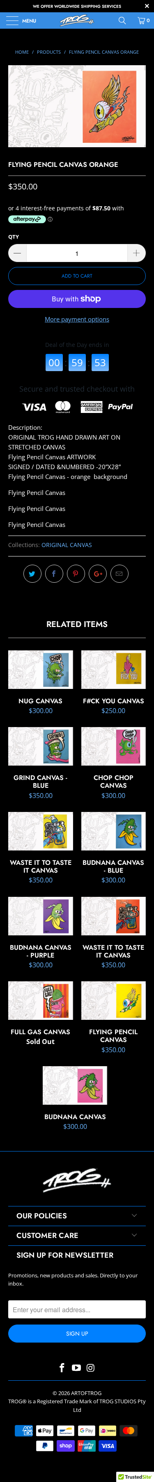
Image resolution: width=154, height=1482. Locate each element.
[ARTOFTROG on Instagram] (91, 1368)
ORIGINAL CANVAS (66, 545)
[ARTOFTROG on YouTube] (77, 1368)
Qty (13, 236)
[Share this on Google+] (98, 574)
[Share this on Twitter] (32, 574)
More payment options (77, 319)
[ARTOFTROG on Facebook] (62, 1368)
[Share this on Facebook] (54, 574)
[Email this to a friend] (119, 574)
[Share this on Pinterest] (76, 574)
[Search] (125, 20)
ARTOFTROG (86, 1393)
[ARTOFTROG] (77, 20)
